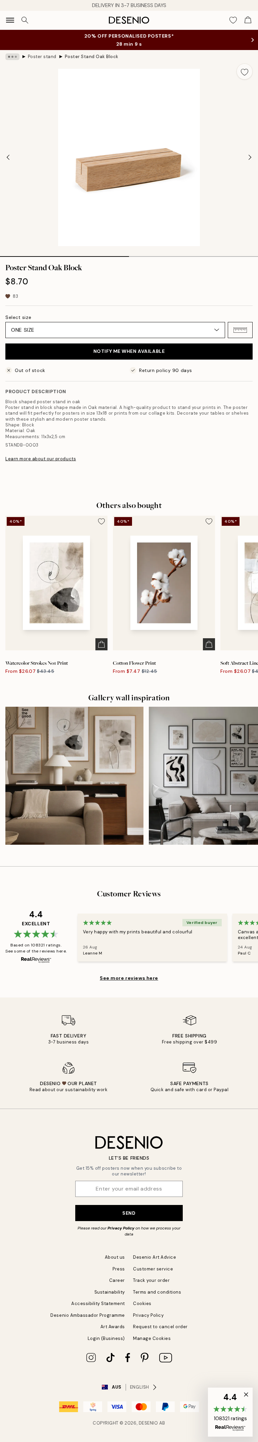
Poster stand (42, 56)
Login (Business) (106, 1338)
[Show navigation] (10, 20)
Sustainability (109, 1292)
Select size (18, 317)
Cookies (142, 1303)
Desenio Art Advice (154, 1257)
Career (117, 1280)
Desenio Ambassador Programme (87, 1315)
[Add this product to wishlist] (244, 71)
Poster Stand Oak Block (92, 56)
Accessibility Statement (98, 1303)
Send (128, 1213)
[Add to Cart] (101, 644)
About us (115, 1257)
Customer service (153, 1269)
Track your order (151, 1280)
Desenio (148, 1423)
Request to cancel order (160, 1327)
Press (119, 1269)
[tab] (64, 254)
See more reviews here (129, 978)
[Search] (24, 20)
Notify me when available (129, 351)
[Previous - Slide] (8, 157)
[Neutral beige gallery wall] (74, 776)
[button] (240, 330)
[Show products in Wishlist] (233, 20)
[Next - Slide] (250, 157)
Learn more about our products (40, 459)
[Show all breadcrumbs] (12, 56)
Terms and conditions (157, 1292)
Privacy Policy (121, 1228)
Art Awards (112, 1327)
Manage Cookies (152, 1338)
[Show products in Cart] (248, 20)
